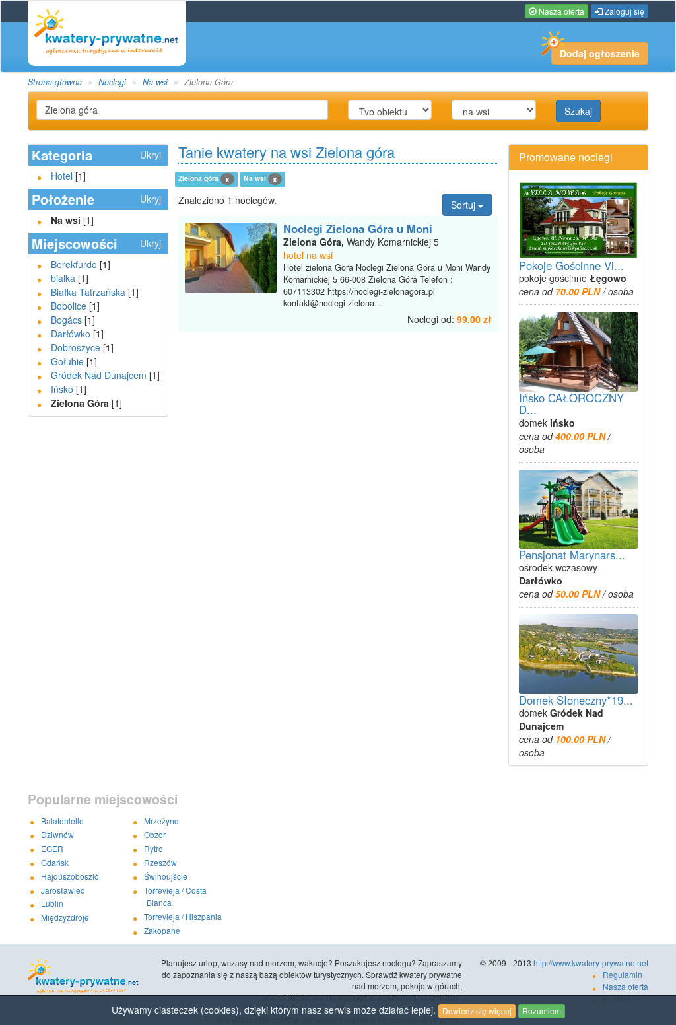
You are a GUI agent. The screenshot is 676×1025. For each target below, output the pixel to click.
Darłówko (70, 333)
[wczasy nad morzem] (90, 977)
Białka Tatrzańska (88, 292)
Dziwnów (57, 834)
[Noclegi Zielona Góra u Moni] (231, 258)
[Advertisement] (338, 358)
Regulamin (622, 974)
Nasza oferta (560, 11)
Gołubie (67, 361)
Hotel (62, 175)
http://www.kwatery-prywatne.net (590, 962)
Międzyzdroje (65, 917)
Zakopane (162, 930)
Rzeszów (160, 862)
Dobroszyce (75, 347)
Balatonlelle (62, 820)
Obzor (155, 834)
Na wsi (155, 82)
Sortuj (464, 204)
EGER (52, 848)
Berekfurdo (74, 264)
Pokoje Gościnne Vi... (571, 265)
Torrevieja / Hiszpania (183, 916)
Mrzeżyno (161, 820)
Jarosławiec (62, 890)
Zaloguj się (623, 11)
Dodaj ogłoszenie (600, 53)
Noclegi (112, 82)
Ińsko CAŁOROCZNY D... (571, 403)
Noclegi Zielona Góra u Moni (357, 228)
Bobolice (68, 305)
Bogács (66, 319)
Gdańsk (55, 862)
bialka (63, 278)
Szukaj (578, 111)
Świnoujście (165, 876)
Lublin (52, 903)
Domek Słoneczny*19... (576, 700)
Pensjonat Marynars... (572, 555)
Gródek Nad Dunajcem (99, 375)
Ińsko (62, 389)
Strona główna (55, 82)
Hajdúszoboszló (70, 876)
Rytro (153, 848)
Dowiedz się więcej (477, 1010)
